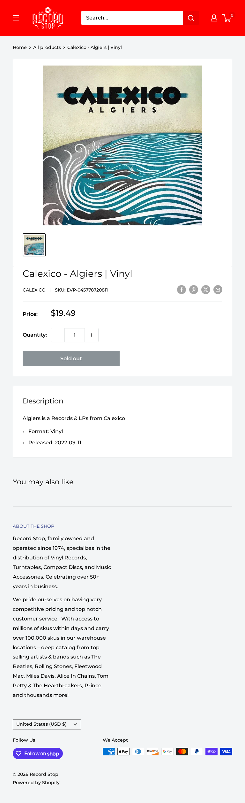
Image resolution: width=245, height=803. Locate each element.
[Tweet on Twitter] (205, 289)
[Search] (191, 18)
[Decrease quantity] (57, 335)
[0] (227, 18)
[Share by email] (217, 289)
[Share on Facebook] (181, 289)
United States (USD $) (41, 724)
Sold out (71, 358)
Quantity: (35, 335)
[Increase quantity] (91, 335)
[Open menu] (16, 17)
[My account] (214, 17)
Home (20, 47)
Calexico (34, 290)
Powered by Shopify (36, 782)
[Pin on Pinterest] (193, 289)
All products (47, 47)
